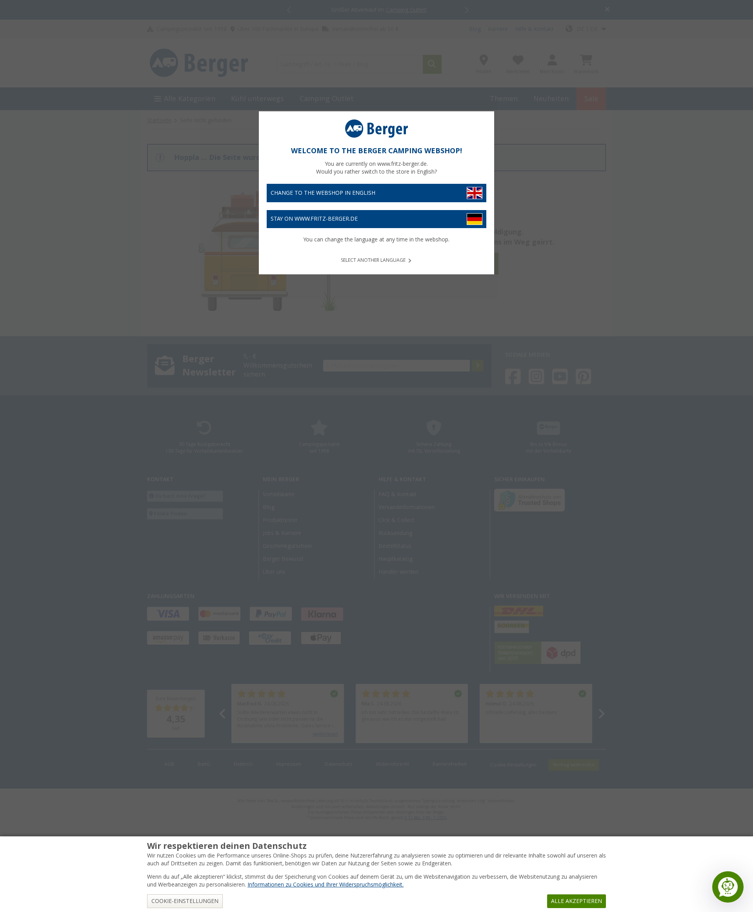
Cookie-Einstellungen (184, 901)
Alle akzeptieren (576, 901)
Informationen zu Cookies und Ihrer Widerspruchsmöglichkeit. (325, 884)
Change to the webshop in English (323, 193)
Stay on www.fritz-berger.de (314, 219)
